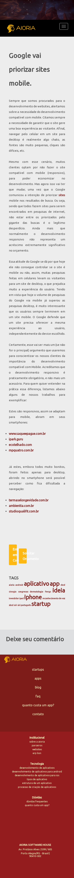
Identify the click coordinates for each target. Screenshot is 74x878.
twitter (22, 824)
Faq (38, 696)
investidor (14, 598)
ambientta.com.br (21, 505)
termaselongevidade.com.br (29, 500)
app (55, 583)
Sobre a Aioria (37, 741)
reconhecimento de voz (53, 598)
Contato (38, 714)
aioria (11, 585)
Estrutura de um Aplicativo (37, 783)
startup (41, 604)
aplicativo (36, 583)
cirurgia (12, 591)
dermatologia (36, 591)
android (19, 585)
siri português (24, 605)
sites (62, 195)
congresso (23, 591)
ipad (21, 598)
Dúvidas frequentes (37, 801)
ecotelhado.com (20, 444)
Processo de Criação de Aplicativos (37, 787)
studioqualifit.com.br (24, 511)
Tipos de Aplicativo (37, 779)
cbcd (63, 585)
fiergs (48, 591)
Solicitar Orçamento (25, 556)
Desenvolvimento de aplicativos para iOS (37, 775)
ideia (58, 590)
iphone (33, 597)
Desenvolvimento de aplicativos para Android (37, 771)
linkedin (39, 823)
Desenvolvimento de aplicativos (37, 767)
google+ (48, 823)
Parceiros (37, 745)
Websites (37, 749)
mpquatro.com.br (21, 450)
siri (15, 605)
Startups (38, 669)
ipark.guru (16, 439)
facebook (31, 824)
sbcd (11, 605)
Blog (38, 687)
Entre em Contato (15, 554)
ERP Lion (37, 753)
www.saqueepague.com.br (27, 433)
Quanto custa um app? (38, 705)
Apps (38, 678)
